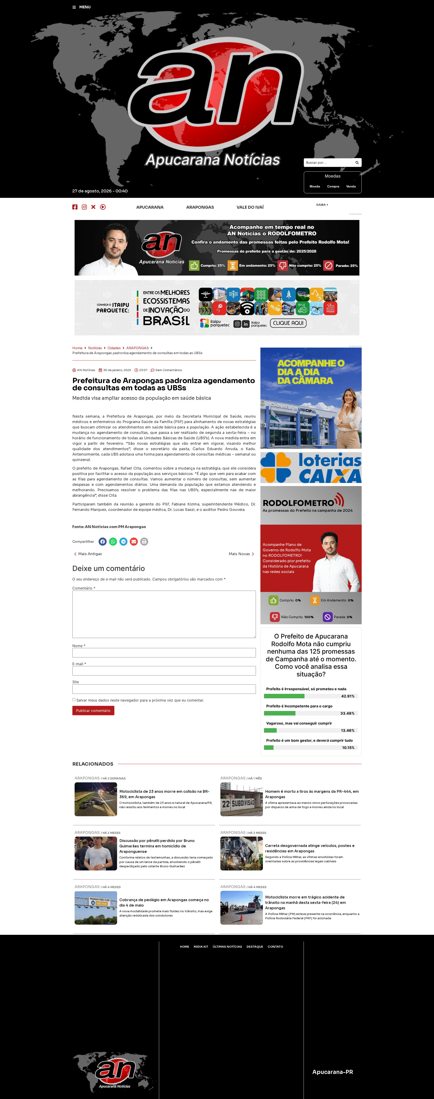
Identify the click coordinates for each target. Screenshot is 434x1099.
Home (77, 348)
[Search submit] (357, 162)
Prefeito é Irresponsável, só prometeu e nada (306, 689)
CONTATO (275, 947)
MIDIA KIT (201, 947)
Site (75, 682)
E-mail (79, 664)
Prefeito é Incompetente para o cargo (299, 706)
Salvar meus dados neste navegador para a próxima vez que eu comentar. (140, 700)
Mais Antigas (90, 554)
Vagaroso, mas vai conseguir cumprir (299, 723)
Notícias (95, 348)
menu (85, 7)
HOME (184, 947)
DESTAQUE (255, 947)
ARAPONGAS (137, 348)
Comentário (83, 588)
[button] (103, 542)
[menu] (74, 7)
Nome (78, 646)
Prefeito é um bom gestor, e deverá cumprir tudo (309, 740)
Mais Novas (239, 554)
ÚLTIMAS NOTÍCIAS (227, 947)
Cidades (114, 348)
